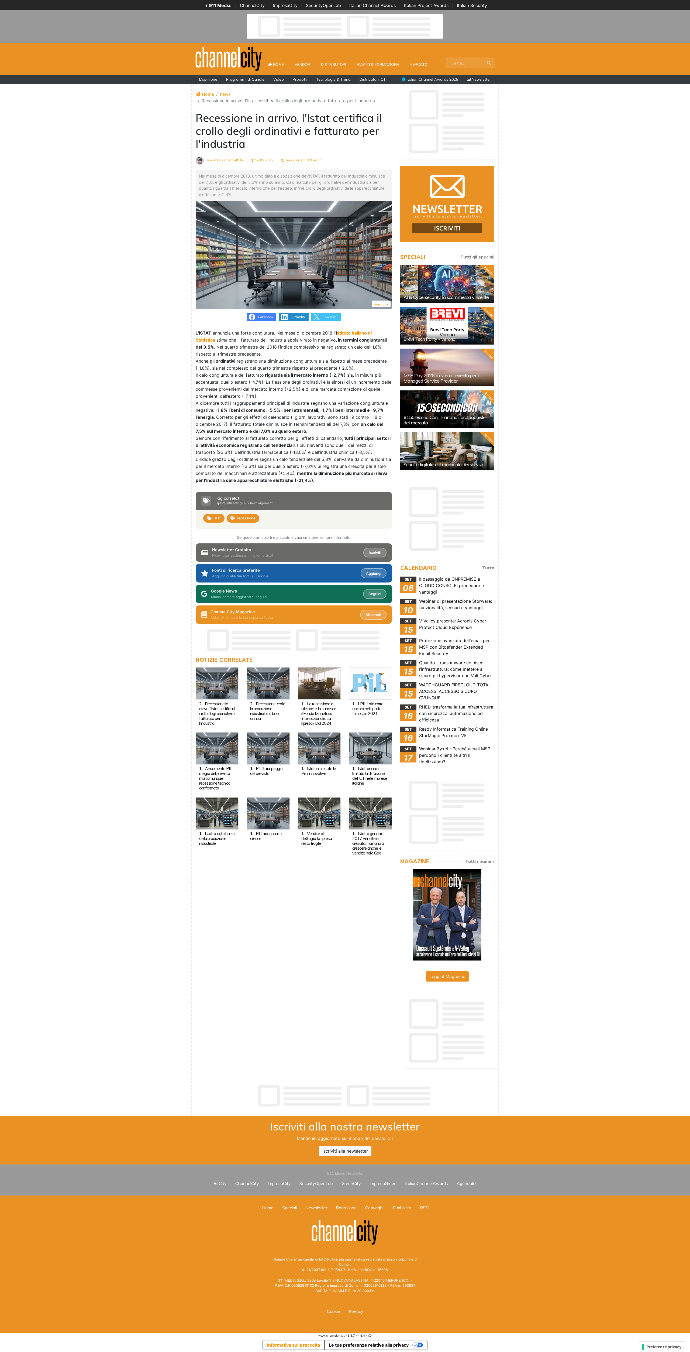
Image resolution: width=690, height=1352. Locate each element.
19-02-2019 (263, 160)
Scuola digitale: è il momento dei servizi (443, 464)
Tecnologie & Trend (333, 79)
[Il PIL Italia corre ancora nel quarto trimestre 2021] (370, 683)
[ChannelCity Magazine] (447, 914)
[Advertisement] (345, 1096)
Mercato (418, 64)
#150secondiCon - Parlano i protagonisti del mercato (443, 420)
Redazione (346, 1207)
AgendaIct (467, 1183)
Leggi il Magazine (447, 976)
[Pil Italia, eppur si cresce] (268, 813)
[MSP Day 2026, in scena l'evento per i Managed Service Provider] (447, 367)
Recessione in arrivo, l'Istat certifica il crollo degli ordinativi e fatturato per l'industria (216, 713)
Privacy (356, 1311)
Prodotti (300, 79)
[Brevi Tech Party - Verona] (447, 326)
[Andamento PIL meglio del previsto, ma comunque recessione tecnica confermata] (217, 748)
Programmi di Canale (245, 79)
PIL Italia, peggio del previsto (266, 771)
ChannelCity (252, 5)
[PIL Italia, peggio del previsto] (268, 748)
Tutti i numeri (479, 861)
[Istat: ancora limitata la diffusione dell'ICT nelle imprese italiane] (370, 748)
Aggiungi (373, 573)
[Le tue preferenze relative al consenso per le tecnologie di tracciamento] (662, 1347)
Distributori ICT (373, 79)
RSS (424, 1207)
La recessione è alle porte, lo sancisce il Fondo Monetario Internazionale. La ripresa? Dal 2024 (318, 713)
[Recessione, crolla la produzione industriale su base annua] (268, 683)
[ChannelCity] (228, 58)
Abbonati (373, 614)
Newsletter (481, 79)
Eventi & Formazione (378, 64)
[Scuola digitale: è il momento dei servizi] (447, 451)
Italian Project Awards (426, 5)
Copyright (374, 1207)
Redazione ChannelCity (224, 160)
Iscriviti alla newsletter (345, 1151)
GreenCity (351, 1183)
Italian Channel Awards (372, 5)
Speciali (289, 1207)
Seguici (374, 594)
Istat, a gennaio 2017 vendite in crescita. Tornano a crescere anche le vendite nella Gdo (368, 843)
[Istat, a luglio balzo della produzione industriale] (217, 813)
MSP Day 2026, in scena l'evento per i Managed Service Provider (441, 378)
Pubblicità (402, 1207)
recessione (246, 518)
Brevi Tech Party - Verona (429, 339)
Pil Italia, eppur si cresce (266, 836)
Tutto (488, 567)
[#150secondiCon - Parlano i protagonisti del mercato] (447, 409)
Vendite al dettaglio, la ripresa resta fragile (316, 838)
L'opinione (208, 79)
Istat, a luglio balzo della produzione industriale (216, 838)
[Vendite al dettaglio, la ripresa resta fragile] (319, 813)
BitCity (220, 1183)
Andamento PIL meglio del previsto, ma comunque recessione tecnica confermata (215, 778)
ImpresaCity (285, 5)
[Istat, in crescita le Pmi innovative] (319, 748)
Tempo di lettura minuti (303, 160)
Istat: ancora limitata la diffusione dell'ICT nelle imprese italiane (369, 776)
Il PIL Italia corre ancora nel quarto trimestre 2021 (367, 708)
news (225, 94)
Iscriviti (375, 552)
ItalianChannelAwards (426, 1183)
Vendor (302, 64)
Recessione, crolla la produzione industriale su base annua (267, 711)
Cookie (333, 1311)
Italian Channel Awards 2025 (432, 79)
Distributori (333, 64)
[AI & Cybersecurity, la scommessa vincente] (447, 284)
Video (278, 79)
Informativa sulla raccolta (293, 1345)
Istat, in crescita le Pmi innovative (318, 771)
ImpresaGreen (383, 1183)
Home (280, 64)
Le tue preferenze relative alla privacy (369, 1345)
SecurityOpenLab (323, 5)
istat (217, 518)
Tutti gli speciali (477, 257)
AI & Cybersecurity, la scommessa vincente (446, 297)
